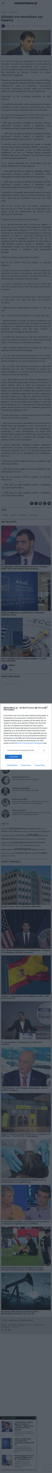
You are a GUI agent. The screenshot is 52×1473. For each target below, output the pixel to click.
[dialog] (26, 736)
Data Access (26, 765)
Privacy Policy (39, 765)
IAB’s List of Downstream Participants (29, 743)
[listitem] (26, 750)
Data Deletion (12, 765)
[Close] (47, 708)
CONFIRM (13, 757)
